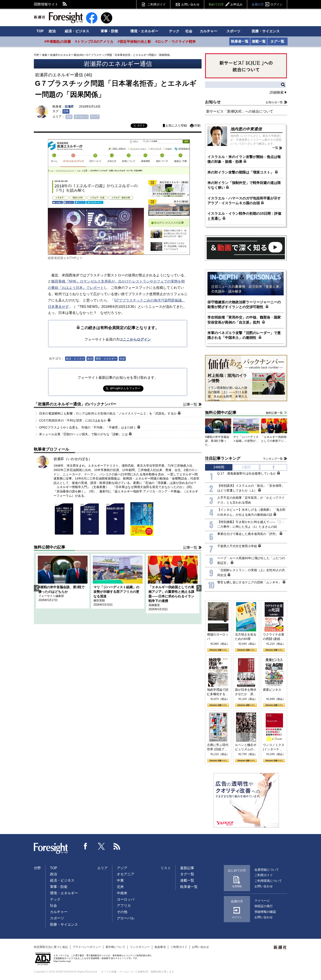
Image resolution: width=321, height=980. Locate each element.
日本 (66, 111)
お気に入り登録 (176, 125)
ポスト (141, 125)
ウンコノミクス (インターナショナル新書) (273, 747)
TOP (40, 31)
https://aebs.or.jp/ (62, 961)
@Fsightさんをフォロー (125, 388)
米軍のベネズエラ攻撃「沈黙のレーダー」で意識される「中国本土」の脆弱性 (244, 335)
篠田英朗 (99, 600)
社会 (188, 31)
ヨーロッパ (81, 116)
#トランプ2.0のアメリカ (94, 41)
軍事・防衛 (109, 31)
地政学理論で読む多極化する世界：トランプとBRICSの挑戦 (217, 692)
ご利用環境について (268, 880)
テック (174, 31)
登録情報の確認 (265, 911)
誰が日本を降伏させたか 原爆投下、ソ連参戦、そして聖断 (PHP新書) (245, 692)
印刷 (197, 125)
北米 (69, 116)
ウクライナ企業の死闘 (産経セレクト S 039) (273, 637)
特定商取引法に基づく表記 (51, 947)
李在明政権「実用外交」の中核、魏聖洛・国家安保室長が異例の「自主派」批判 (244, 319)
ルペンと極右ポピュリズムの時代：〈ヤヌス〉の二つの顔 (245, 747)
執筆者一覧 (240, 41)
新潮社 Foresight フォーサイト (58, 17)
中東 (120, 880)
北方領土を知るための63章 (245, 637)
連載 (44, 55)
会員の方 (267, 4)
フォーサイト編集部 (51, 596)
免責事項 (160, 947)
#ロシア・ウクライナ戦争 (175, 41)
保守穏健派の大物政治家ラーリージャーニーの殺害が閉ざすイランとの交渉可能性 (244, 304)
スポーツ (233, 31)
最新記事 (187, 868)
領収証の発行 (263, 906)
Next (199, 588)
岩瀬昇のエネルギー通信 (118, 63)
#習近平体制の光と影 (134, 41)
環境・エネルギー (144, 31)
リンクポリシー (140, 947)
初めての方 (226, 4)
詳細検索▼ (278, 92)
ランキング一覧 (273, 458)
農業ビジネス (272, 689)
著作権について (115, 947)
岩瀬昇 (69, 106)
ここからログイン (137, 339)
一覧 (275, 147)
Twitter (101, 846)
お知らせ (213, 102)
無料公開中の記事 (49, 547)
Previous (36, 588)
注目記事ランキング (222, 458)
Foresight (51, 848)
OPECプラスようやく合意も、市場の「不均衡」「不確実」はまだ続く (88, 427)
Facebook (85, 846)
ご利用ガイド (156, 4)
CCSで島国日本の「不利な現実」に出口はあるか (73, 420)
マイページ (262, 900)
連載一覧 (259, 41)
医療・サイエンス (266, 31)
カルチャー (208, 31)
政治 (52, 31)
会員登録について (266, 869)
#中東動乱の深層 (57, 41)
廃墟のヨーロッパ (217, 637)
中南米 (122, 893)
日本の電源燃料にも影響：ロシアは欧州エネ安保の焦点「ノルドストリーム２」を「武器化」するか (108, 413)
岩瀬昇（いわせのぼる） (73, 459)
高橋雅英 (154, 605)
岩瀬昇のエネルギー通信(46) (67, 55)
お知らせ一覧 (274, 102)
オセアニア (125, 874)
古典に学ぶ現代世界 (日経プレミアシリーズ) (217, 747)
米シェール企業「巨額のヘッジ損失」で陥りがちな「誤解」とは (84, 434)
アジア (95, 116)
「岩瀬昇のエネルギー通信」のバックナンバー (75, 404)
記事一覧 (190, 404)
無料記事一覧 (274, 413)
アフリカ (124, 905)
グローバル (125, 918)
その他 (122, 912)
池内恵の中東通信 (246, 129)
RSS (64, 4)
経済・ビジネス (77, 31)
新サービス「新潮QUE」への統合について (239, 111)
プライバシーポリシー (86, 947)
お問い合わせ (190, 4)
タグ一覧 (277, 41)
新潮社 (280, 947)
